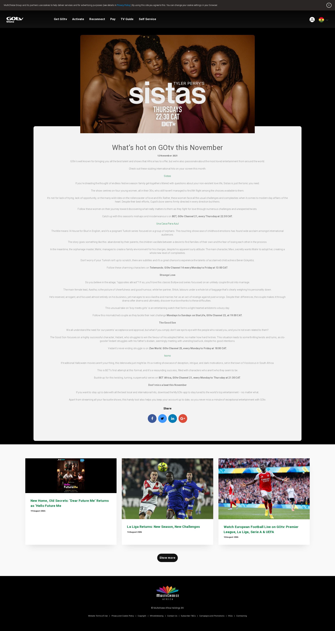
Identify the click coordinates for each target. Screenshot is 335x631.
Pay (113, 19)
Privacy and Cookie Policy (123, 616)
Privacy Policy (123, 5)
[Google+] (182, 418)
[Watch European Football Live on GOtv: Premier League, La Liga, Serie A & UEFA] (264, 488)
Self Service (147, 19)
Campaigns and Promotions (212, 616)
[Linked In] (172, 418)
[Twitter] (162, 418)
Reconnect (97, 19)
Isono (167, 355)
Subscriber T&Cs (188, 616)
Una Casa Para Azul (167, 223)
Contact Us (172, 616)
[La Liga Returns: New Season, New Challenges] (167, 488)
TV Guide (127, 19)
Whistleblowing (156, 616)
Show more (167, 557)
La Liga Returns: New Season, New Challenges (163, 527)
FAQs (230, 616)
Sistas (167, 176)
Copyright (142, 616)
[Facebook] (152, 418)
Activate (78, 19)
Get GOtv (60, 19)
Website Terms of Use (98, 616)
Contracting (241, 616)
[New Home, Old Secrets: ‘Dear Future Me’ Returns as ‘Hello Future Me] (71, 475)
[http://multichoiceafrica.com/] (167, 602)
